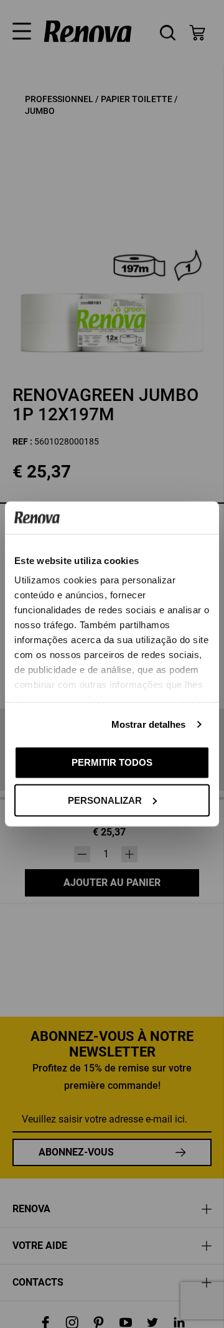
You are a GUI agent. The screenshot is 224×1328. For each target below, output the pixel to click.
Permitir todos (112, 762)
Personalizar (105, 799)
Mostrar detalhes (148, 724)
